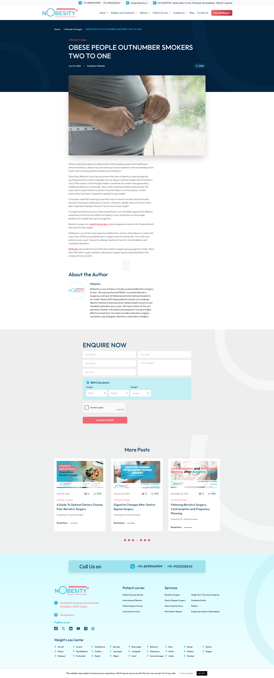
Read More (62, 522)
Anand (79, 647)
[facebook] (56, 628)
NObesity (101, 66)
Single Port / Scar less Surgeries (205, 595)
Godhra (98, 651)
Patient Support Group (133, 606)
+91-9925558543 (111, 3)
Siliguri (116, 656)
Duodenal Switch (198, 600)
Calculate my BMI (105, 420)
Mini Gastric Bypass (173, 611)
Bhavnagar (137, 647)
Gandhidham (82, 651)
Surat (134, 656)
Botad (189, 647)
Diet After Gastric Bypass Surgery (192, 504)
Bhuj (170, 647)
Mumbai (190, 656)
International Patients (132, 600)
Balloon (194, 606)
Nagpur (209, 651)
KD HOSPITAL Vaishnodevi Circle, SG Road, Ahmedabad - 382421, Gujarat (195, 3)
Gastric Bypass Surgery (175, 600)
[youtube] (78, 628)
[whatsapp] (93, 628)
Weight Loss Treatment (122, 12)
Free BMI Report (221, 12)
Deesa (60, 651)
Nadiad (190, 651)
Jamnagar (117, 651)
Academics (179, 12)
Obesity (144, 12)
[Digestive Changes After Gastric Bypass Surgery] (80, 474)
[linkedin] (70, 628)
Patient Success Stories (133, 595)
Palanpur (62, 656)
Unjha (171, 656)
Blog (192, 12)
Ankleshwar (100, 647)
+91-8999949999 (91, 3)
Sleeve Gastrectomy (174, 606)
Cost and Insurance (131, 611)
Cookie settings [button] (186, 673)
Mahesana (154, 651)
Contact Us (202, 12)
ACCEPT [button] (202, 673)
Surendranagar (157, 656)
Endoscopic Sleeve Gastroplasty (205, 611)
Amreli (61, 647)
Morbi (171, 651)
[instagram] (85, 628)
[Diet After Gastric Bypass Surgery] (194, 474)
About (102, 12)
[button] (125, 540)
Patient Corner (160, 12)
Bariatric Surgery (172, 595)
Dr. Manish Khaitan (75, 515)
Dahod (208, 647)
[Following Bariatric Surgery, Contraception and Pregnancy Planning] (137, 474)
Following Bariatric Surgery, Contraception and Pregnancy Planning (133, 509)
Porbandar (81, 656)
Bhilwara (154, 647)
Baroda (116, 647)
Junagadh (136, 651)
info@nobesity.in (138, 3)
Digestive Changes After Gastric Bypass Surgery (77, 507)
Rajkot (97, 656)
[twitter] (63, 628)
